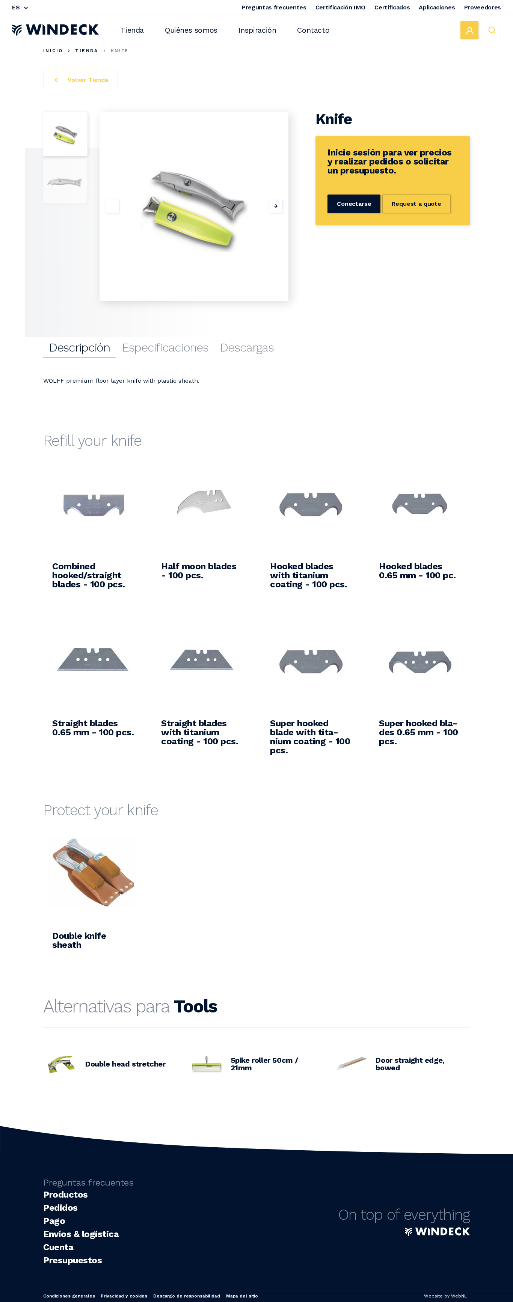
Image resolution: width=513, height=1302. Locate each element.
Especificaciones (165, 347)
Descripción (79, 347)
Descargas (246, 347)
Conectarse (354, 203)
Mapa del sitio (242, 1296)
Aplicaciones (437, 7)
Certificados (392, 7)
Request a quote (416, 203)
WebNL (459, 1296)
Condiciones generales (69, 1296)
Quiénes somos (191, 30)
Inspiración (257, 30)
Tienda (132, 30)
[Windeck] (55, 30)
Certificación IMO (340, 7)
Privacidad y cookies (124, 1296)
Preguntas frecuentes (274, 7)
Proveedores (482, 7)
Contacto (313, 30)
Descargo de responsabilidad (186, 1296)
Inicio (53, 50)
